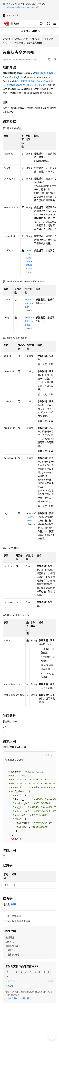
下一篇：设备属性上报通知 (16, 920)
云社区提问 (26, 998)
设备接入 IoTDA (21, 39)
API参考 (35, 39)
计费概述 (10, 950)
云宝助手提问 (11, 998)
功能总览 (10, 941)
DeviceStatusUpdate (29, 321)
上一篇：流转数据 (12, 916)
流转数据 (19, 42)
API (9, 42)
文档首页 (7, 39)
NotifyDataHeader (29, 303)
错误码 (13, 904)
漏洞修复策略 (12, 946)
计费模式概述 (12, 954)
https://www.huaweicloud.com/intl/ (23, 7)
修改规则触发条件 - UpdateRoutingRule (27, 85)
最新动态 (10, 937)
